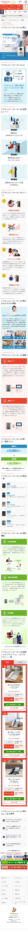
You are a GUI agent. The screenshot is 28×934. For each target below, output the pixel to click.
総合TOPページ (5, 877)
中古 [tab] (20, 663)
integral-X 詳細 (14, 802)
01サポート (4, 890)
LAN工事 (3, 894)
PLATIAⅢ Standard (15, 734)
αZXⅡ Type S (15, 687)
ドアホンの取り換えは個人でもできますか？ (13, 844)
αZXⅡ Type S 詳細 (14, 708)
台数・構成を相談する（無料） (14, 704)
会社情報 (20, 2)
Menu (26, 3)
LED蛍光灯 (18, 898)
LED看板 (3, 902)
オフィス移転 (4, 898)
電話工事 (17, 890)
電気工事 (17, 894)
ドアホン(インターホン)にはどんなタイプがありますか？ (14, 820)
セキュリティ (18, 886)
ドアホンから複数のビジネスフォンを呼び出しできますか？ (13, 828)
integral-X (15, 781)
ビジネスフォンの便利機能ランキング (15, 646)
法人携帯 (17, 882)
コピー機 (3, 882)
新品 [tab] (7, 662)
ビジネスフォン (19, 877)
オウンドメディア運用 (20, 902)
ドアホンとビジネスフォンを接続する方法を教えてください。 (13, 836)
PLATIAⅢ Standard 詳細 (14, 755)
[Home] (5, 2)
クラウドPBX (4, 886)
